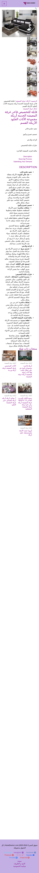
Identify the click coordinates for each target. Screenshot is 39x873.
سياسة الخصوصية (19, 866)
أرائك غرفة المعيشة (23, 101)
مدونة (20, 861)
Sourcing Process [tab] (25, 159)
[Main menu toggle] (4, 3)
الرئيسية (34, 101)
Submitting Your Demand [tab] (23, 162)
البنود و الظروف (19, 864)
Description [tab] (27, 156)
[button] (36, 8)
